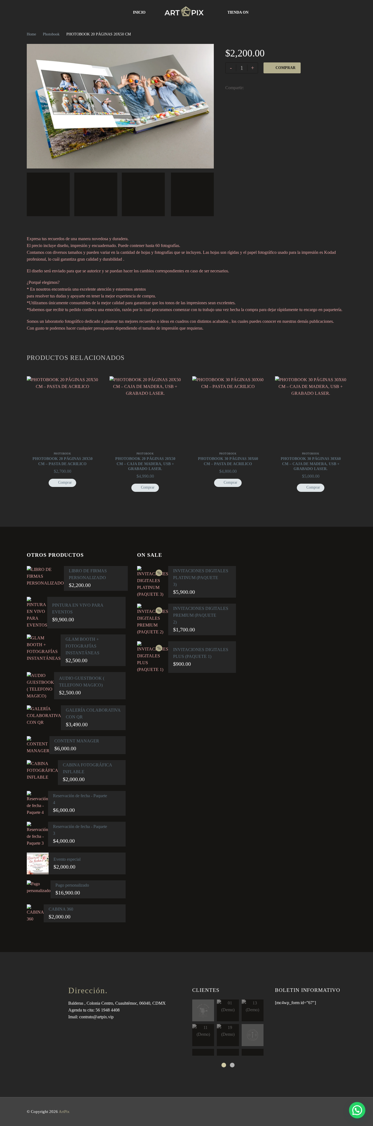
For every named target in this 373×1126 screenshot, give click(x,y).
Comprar (285, 68)
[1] (223, 1065)
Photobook (51, 34)
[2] (232, 1065)
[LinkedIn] (281, 87)
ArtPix (64, 1111)
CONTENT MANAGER (76, 741)
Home (31, 34)
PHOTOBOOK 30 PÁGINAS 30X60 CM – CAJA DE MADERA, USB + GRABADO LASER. (311, 464)
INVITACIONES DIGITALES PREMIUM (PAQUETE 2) (200, 615)
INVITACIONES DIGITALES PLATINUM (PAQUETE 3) (200, 577)
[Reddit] (289, 87)
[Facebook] (248, 87)
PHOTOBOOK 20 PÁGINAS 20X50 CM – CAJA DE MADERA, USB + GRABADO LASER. (145, 464)
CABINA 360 (61, 909)
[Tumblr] (272, 87)
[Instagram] (344, 1112)
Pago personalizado (72, 885)
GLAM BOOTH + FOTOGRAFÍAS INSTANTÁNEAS (82, 646)
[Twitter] (256, 87)
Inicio (139, 12)
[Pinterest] (264, 87)
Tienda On (237, 12)
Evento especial (67, 859)
